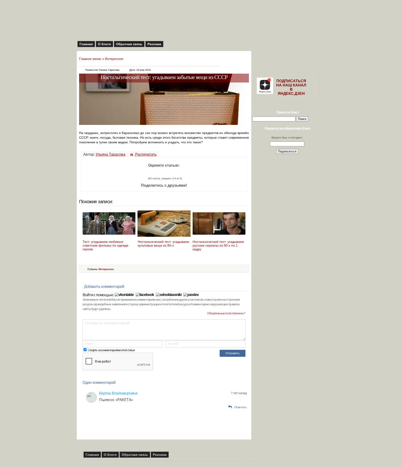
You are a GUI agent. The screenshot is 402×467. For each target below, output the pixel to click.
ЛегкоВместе (252, 460)
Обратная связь (129, 44)
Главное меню (90, 59)
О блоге (104, 44)
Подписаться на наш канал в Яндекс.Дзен (291, 87)
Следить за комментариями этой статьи (111, 350)
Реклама (154, 44)
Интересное (114, 59)
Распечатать (145, 154)
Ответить (240, 407)
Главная (86, 44)
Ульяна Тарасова (110, 154)
